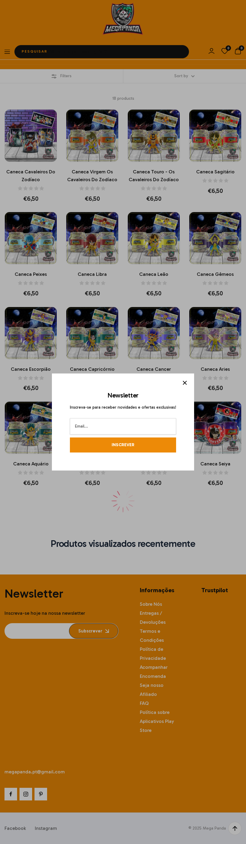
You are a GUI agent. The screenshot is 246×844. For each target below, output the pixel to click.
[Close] (185, 383)
